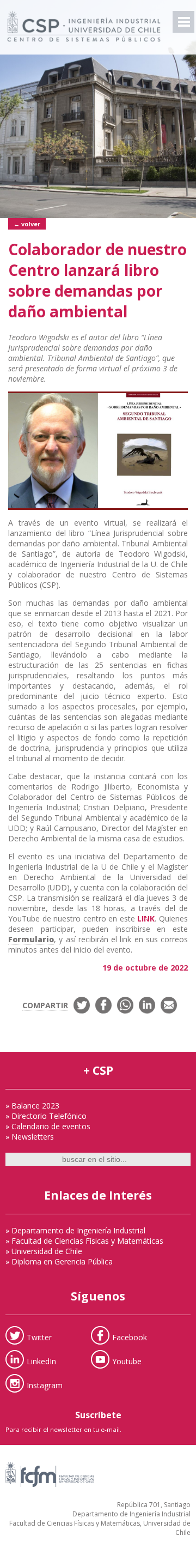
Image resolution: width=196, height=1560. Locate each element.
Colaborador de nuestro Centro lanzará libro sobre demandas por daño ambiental (97, 280)
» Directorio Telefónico (46, 1116)
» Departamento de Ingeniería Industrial (75, 1230)
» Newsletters (29, 1136)
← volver (27, 224)
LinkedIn (41, 1361)
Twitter (39, 1337)
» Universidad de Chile (43, 1251)
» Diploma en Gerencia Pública (59, 1261)
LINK (146, 918)
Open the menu (183, 22)
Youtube (127, 1361)
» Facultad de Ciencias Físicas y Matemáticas (84, 1241)
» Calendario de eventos (47, 1126)
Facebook (129, 1337)
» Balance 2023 (32, 1105)
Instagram (45, 1385)
